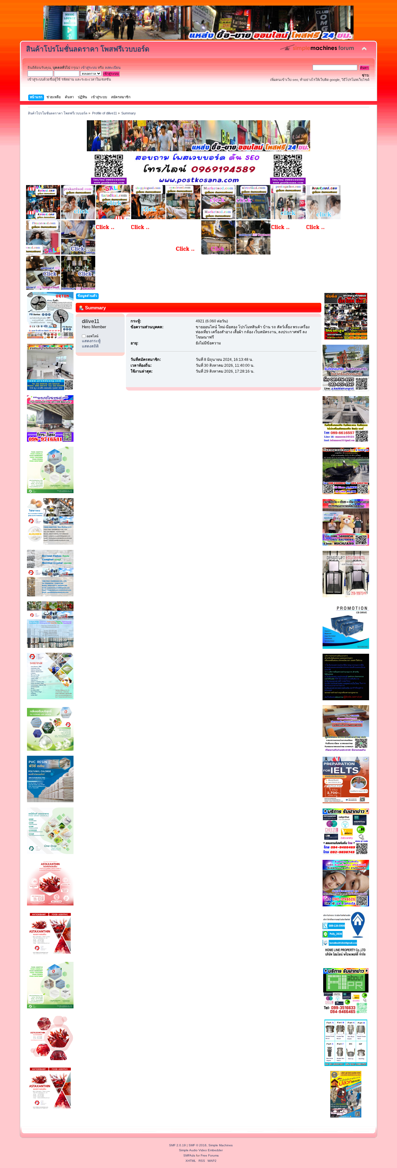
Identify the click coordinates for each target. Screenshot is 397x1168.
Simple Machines (220, 1145)
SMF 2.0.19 (177, 1145)
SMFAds (189, 1155)
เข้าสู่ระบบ (89, 67)
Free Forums (210, 1155)
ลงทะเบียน (113, 67)
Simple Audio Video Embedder (201, 1150)
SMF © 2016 (198, 1145)
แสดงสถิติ (90, 346)
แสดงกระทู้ (91, 341)
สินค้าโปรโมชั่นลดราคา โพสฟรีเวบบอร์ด (87, 49)
